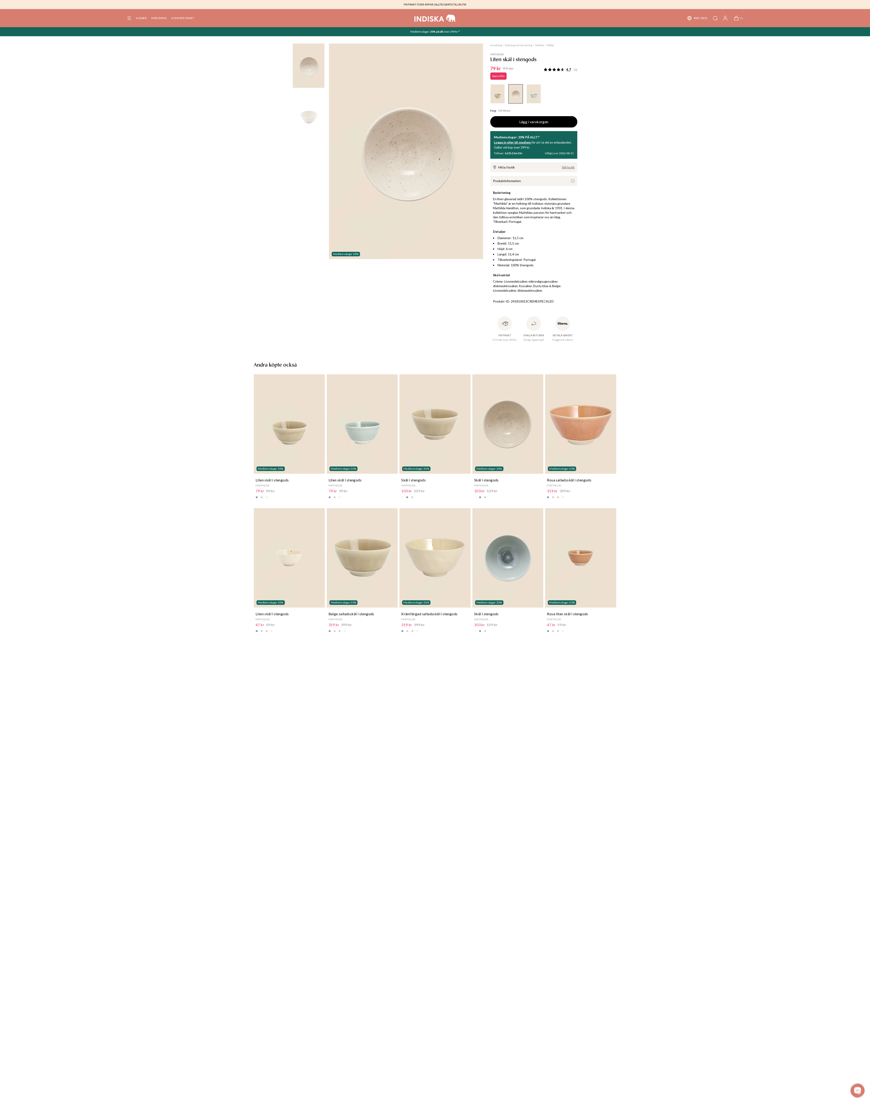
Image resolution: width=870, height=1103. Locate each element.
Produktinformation (507, 181)
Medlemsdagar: (420, 31)
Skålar (550, 45)
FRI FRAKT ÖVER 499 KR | (419, 4)
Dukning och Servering (518, 45)
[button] (129, 18)
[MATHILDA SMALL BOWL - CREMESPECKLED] (515, 93)
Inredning (496, 45)
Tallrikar (539, 45)
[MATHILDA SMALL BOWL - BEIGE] (497, 93)
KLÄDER (141, 18)
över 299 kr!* (451, 31)
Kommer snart (183, 18)
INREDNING (159, 18)
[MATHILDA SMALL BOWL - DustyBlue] (534, 93)
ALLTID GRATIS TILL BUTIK (450, 4)
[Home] (434, 18)
